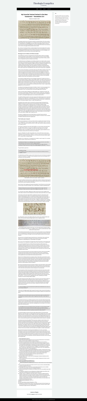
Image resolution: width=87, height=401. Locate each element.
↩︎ (29, 338)
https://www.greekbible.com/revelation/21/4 (26, 360)
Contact (49, 8)
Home (37, 8)
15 (43, 278)
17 (27, 287)
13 (33, 243)
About (44, 8)
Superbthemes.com (52, 399)
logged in (33, 394)
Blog (41, 8)
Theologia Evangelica (43, 3)
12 (26, 243)
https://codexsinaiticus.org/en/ (24, 338)
